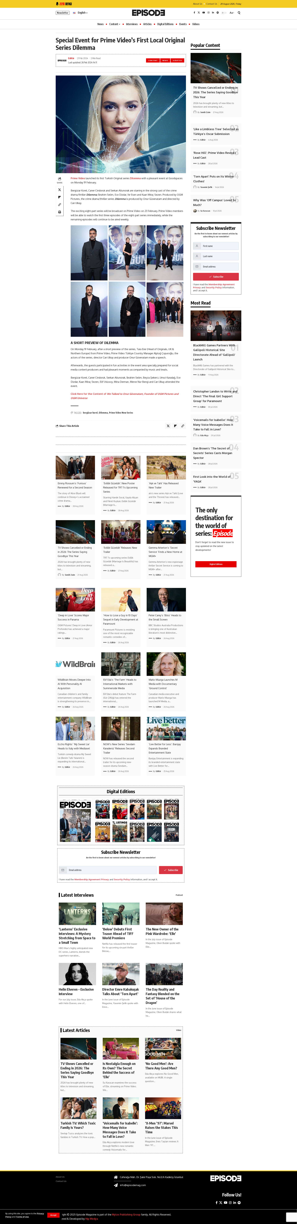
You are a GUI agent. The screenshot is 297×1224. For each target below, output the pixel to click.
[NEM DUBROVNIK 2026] (75, 820)
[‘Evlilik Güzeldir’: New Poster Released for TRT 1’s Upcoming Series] (120, 467)
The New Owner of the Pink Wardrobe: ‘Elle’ (162, 931)
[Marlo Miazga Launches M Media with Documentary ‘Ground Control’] (166, 664)
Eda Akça (204, 435)
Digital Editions (216, 564)
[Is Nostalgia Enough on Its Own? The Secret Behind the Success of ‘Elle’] (121, 1048)
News (165, 60)
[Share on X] (59, 190)
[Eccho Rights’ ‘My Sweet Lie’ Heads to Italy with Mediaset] (75, 728)
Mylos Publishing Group (126, 1214)
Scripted (177, 60)
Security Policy (122, 879)
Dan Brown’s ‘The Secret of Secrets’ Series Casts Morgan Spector (212, 452)
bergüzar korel (90, 412)
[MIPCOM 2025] (102, 831)
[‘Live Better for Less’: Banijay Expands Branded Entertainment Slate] (166, 728)
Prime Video (78, 178)
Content (153, 60)
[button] (53, 1215)
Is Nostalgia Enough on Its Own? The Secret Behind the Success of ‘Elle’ (119, 1070)
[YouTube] (204, 13)
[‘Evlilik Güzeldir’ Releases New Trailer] (120, 532)
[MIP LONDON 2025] (154, 831)
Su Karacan (205, 211)
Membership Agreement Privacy (91, 879)
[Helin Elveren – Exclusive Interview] (77, 974)
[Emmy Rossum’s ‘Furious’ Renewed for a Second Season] (75, 467)
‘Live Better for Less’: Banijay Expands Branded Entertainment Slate (165, 748)
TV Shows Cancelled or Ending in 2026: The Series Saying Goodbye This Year (75, 552)
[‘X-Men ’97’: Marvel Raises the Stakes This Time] (163, 1108)
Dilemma (135, 178)
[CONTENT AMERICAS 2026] (120, 809)
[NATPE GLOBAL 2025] (171, 831)
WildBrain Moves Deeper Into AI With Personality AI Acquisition (74, 684)
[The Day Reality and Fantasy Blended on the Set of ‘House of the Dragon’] (164, 974)
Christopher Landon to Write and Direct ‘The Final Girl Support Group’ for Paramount (215, 396)
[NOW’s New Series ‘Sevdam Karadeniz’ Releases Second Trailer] (120, 728)
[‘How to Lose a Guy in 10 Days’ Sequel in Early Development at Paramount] (120, 599)
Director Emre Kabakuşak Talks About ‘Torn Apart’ (120, 991)
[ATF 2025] (137, 809)
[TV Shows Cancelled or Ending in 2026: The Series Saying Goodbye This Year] (75, 532)
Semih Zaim (70, 575)
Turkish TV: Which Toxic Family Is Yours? (78, 1125)
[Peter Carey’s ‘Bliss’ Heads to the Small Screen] (166, 599)
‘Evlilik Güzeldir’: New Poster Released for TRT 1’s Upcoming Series (120, 487)
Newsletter (62, 12)
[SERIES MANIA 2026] (102, 809)
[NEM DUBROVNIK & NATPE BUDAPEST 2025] (137, 831)
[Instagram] (208, 13)
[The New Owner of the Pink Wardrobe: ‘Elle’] (164, 914)
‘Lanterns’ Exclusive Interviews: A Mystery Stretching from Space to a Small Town (77, 936)
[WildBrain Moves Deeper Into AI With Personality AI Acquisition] (75, 664)
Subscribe (173, 870)
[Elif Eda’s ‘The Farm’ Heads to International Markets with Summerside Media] (120, 664)
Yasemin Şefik (206, 187)
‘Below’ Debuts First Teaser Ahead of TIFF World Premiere (117, 933)
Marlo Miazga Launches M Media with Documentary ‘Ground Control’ (163, 684)
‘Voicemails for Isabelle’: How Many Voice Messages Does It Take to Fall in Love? (120, 1130)
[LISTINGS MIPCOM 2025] (120, 831)
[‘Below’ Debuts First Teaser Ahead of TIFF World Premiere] (121, 914)
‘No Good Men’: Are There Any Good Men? (161, 1065)
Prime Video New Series (121, 412)
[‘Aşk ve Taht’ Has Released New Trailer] (166, 467)
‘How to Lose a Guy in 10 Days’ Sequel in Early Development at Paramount (120, 619)
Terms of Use (22, 1216)
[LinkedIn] (213, 13)
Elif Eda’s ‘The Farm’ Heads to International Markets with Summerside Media (119, 684)
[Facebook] (194, 13)
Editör (71, 58)
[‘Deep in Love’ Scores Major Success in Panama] (75, 599)
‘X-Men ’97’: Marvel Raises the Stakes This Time (161, 1127)
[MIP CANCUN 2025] (154, 809)
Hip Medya (91, 1218)
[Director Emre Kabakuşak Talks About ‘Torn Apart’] (121, 974)
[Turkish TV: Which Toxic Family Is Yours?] (78, 1108)
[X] (199, 13)
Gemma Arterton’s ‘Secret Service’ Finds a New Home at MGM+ (165, 552)
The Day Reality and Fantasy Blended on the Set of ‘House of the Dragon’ (162, 996)
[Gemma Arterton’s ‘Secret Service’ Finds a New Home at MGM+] (166, 532)
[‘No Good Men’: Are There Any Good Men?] (163, 1048)
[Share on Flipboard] (59, 197)
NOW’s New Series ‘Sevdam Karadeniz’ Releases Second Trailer (119, 748)
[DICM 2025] (171, 809)
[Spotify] (218, 13)
